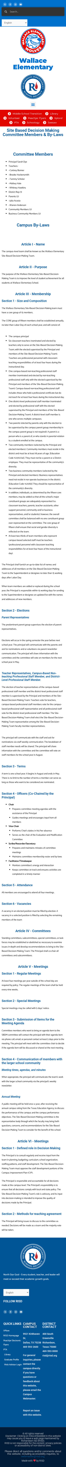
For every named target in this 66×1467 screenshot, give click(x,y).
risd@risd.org (49, 1355)
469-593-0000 (50, 1351)
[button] (33, 104)
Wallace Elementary (33, 63)
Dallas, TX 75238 (32, 1342)
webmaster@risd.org (32, 1456)
